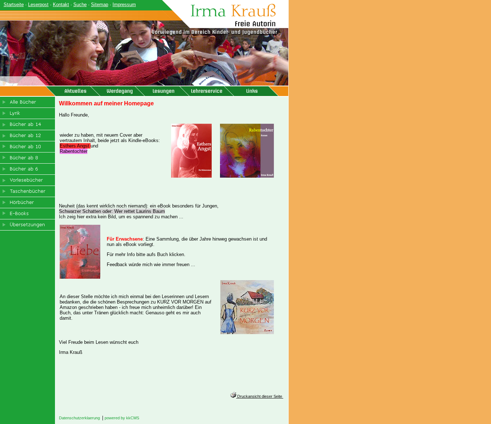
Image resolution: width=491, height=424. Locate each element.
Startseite (14, 4)
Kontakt (61, 4)
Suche (80, 4)
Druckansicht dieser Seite (259, 396)
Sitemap (99, 4)
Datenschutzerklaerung (79, 418)
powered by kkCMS (122, 418)
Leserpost (38, 4)
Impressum (124, 4)
